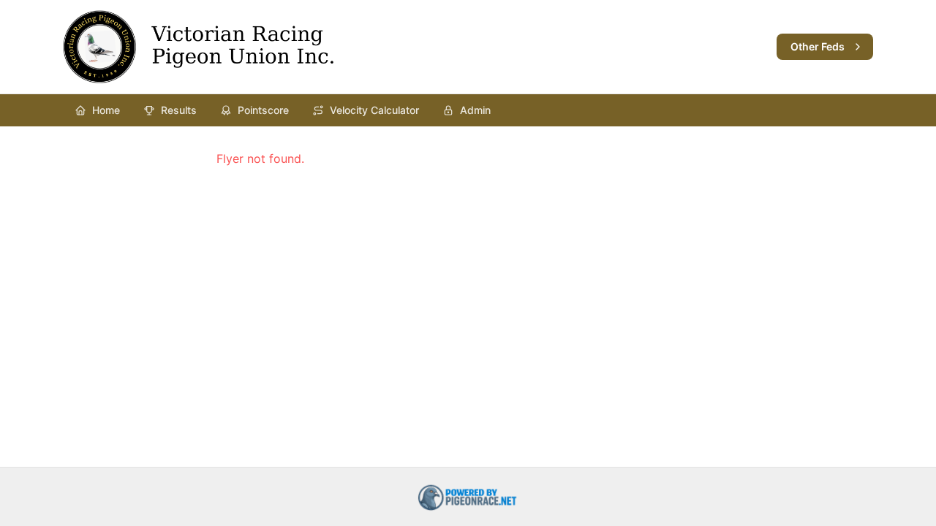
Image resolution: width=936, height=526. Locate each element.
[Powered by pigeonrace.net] (468, 496)
